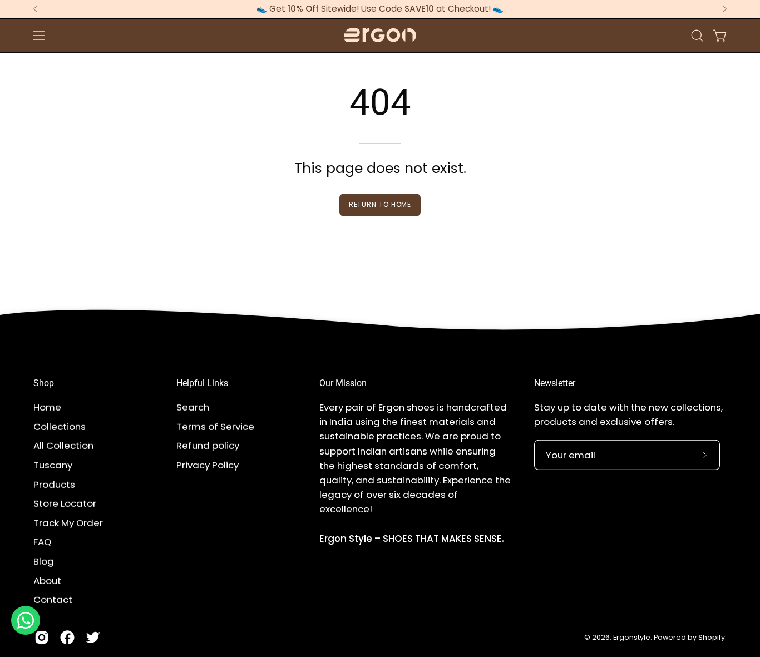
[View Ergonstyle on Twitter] (93, 637)
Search (192, 407)
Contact (52, 599)
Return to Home (380, 204)
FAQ (42, 542)
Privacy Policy (207, 464)
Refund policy (207, 445)
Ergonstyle (631, 637)
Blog (43, 561)
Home (47, 407)
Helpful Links (202, 383)
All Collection (63, 445)
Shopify (711, 637)
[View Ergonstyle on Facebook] (67, 637)
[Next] (724, 9)
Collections (59, 426)
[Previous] (36, 9)
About (47, 580)
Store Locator (64, 503)
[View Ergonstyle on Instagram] (41, 637)
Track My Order (68, 522)
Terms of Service (215, 426)
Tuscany (52, 464)
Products (54, 484)
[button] (697, 35)
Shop (43, 383)
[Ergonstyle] (380, 35)
